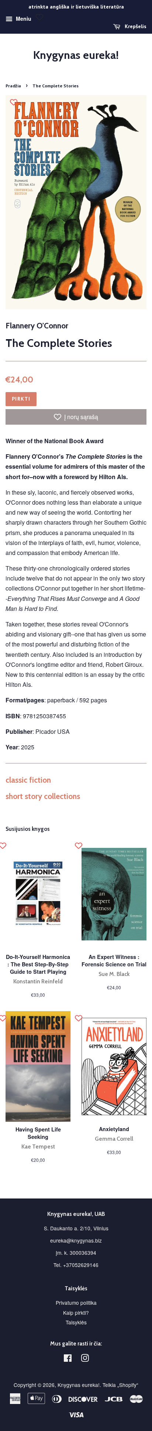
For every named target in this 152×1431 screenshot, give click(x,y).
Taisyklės (76, 1322)
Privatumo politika (76, 1302)
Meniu (22, 18)
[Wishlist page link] (39, 17)
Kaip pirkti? (76, 1312)
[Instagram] (85, 1359)
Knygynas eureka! (76, 55)
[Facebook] (67, 1359)
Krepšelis (134, 26)
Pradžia (13, 85)
